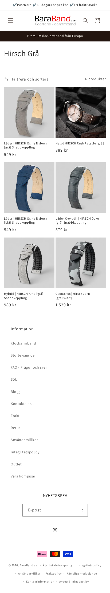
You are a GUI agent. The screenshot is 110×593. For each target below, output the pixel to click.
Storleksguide (23, 355)
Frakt (15, 415)
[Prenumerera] (82, 510)
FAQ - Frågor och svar (29, 367)
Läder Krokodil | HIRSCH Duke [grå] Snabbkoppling (77, 220)
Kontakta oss (22, 403)
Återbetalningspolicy (58, 565)
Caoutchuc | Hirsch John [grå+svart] (73, 296)
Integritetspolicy (25, 452)
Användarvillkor (24, 439)
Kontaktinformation (40, 581)
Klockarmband (23, 343)
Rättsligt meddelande (81, 573)
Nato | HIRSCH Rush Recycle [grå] (80, 143)
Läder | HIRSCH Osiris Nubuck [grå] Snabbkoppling (25, 145)
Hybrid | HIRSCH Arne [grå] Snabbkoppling (24, 296)
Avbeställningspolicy (74, 581)
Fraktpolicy (54, 573)
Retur (15, 427)
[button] (11, 20)
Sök (14, 379)
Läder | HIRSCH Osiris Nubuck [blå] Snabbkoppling (25, 220)
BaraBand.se (28, 565)
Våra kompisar (23, 476)
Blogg (16, 391)
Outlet (16, 464)
